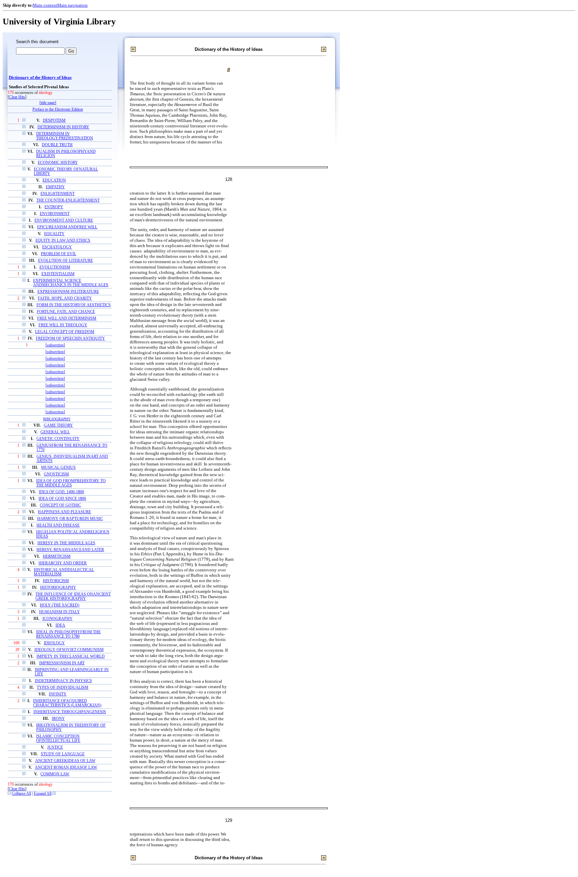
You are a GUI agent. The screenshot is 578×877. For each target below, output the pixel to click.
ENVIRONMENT (55, 214)
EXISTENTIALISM (58, 274)
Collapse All (21, 793)
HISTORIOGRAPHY (58, 587)
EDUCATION (54, 180)
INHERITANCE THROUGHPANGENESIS (69, 712)
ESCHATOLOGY (57, 247)
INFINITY (58, 694)
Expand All (43, 793)
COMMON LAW (54, 774)
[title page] (47, 103)
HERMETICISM (57, 556)
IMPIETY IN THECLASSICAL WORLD (70, 656)
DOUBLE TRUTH (57, 145)
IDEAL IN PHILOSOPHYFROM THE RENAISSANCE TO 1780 (68, 634)
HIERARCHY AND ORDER (62, 563)
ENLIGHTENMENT (57, 194)
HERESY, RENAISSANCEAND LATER (70, 550)
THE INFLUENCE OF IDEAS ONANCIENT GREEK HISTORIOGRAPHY (73, 596)
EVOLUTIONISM (54, 267)
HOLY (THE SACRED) (59, 605)
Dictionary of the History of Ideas (40, 77)
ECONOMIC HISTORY (58, 162)
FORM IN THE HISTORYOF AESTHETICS (73, 305)
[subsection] (55, 345)
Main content (45, 5)
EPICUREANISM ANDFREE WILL (67, 227)
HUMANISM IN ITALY (59, 612)
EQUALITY (54, 234)
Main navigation (72, 5)
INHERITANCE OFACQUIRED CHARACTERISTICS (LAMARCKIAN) (67, 703)
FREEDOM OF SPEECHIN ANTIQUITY (70, 338)
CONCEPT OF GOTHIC (60, 505)
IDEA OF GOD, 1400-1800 (61, 492)
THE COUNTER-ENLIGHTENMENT (68, 200)
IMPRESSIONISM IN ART (62, 663)
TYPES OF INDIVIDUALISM (62, 687)
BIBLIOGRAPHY (57, 419)
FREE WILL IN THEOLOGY (62, 325)
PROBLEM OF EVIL (58, 254)
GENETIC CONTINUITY (58, 439)
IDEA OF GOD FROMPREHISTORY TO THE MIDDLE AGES (71, 483)
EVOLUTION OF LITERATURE (65, 260)
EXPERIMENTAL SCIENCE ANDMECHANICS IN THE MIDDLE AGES (70, 283)
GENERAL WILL (55, 432)
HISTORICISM (56, 581)
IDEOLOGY (54, 643)
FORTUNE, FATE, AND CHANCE (66, 312)
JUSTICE (55, 747)
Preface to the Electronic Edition (57, 109)
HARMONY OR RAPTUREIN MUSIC (70, 519)
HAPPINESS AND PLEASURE (64, 512)
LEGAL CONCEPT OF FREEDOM (64, 332)
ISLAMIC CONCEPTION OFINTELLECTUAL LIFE (58, 738)
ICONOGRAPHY (57, 619)
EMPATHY (55, 187)
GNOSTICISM (56, 474)
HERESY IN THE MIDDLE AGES (66, 543)
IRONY (58, 719)
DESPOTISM (54, 120)
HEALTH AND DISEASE (58, 525)
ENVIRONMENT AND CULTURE (63, 220)
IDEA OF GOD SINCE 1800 (62, 499)
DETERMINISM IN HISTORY (63, 127)
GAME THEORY (58, 425)
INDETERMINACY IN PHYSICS (63, 681)
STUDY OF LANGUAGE (63, 754)
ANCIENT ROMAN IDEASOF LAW (66, 767)
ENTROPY (53, 207)
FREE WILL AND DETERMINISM (66, 318)
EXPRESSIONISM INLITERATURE (68, 292)
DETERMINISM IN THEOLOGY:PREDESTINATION (64, 136)
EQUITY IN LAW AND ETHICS (62, 240)
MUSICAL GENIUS (58, 467)
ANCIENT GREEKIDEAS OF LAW (65, 761)
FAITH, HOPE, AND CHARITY (65, 298)
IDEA (60, 625)
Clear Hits (17, 97)
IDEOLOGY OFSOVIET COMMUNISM (69, 650)
